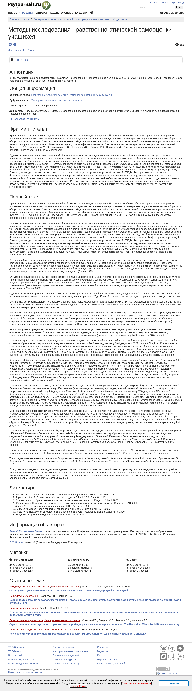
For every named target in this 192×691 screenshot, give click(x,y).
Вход (181, 2)
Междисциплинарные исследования (29, 586)
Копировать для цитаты (25, 119)
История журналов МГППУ (23, 663)
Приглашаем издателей (66, 655)
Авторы (41, 13)
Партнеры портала (63, 647)
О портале (103, 647)
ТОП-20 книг (15, 651)
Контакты (102, 655)
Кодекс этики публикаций (111, 663)
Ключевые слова (172, 13)
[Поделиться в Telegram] (15, 44)
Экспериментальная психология (62, 620)
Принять (173, 683)
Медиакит (102, 651)
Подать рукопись (61, 13)
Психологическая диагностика (26, 620)
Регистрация (169, 2)
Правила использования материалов (25, 672)
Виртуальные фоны (108, 659)
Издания (28, 13)
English (154, 2)
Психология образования (65, 586)
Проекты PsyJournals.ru (21, 659)
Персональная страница (66, 663)
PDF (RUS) (21, 60)
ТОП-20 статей (16, 647)
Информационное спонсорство (70, 651)
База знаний (84, 13)
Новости (14, 13)
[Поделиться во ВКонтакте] (10, 44)
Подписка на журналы (65, 659)
